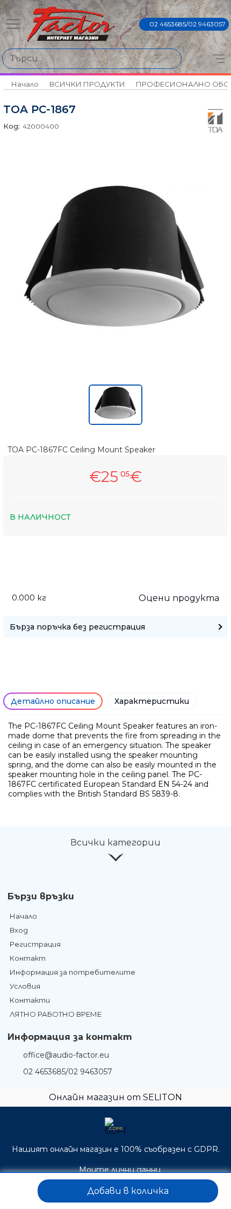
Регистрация (35, 944)
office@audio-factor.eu (66, 1055)
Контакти (30, 1000)
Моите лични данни (120, 1170)
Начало (25, 84)
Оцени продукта (179, 598)
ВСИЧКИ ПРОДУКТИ (87, 84)
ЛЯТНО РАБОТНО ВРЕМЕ (56, 1014)
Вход (19, 930)
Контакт (28, 958)
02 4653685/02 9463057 (187, 24)
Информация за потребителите (72, 972)
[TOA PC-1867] (115, 344)
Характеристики (151, 701)
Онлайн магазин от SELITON (115, 1097)
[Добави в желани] (19, 1191)
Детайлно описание (53, 701)
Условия (25, 986)
